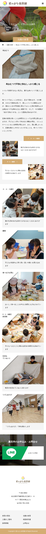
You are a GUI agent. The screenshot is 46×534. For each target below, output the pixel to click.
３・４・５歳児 (35, 138)
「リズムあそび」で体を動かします (17, 426)
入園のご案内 (7, 519)
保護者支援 (27, 519)
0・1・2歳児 (11, 162)
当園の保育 (27, 516)
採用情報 (5, 523)
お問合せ (26, 523)
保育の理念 (6, 516)
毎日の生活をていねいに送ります (16, 388)
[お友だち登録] (23, 446)
